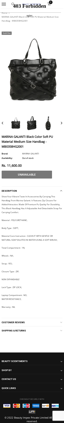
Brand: (5, 153)
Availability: (7, 158)
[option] (32, 70)
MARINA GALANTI (30, 153)
